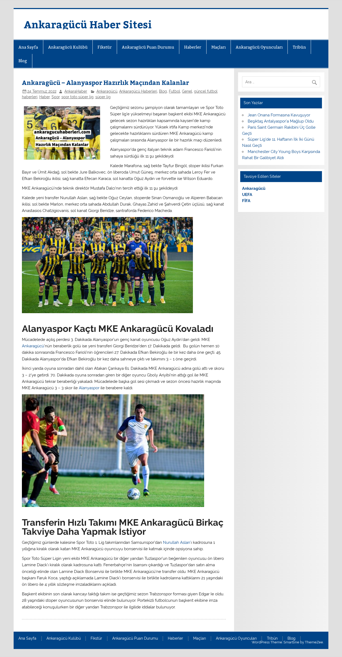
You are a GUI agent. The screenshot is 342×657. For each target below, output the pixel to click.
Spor (56, 97)
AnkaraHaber (75, 91)
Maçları (218, 47)
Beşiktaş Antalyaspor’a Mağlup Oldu (281, 121)
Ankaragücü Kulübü (68, 47)
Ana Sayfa (28, 47)
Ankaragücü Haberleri (138, 91)
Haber (44, 97)
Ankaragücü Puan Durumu (148, 47)
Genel (187, 91)
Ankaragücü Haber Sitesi (88, 24)
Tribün (299, 47)
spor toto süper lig (77, 97)
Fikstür (105, 47)
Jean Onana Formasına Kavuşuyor (279, 115)
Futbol (174, 91)
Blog (22, 60)
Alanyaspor (89, 387)
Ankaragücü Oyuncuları (259, 47)
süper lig (103, 97)
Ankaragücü (106, 91)
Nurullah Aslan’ (177, 542)
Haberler (192, 47)
